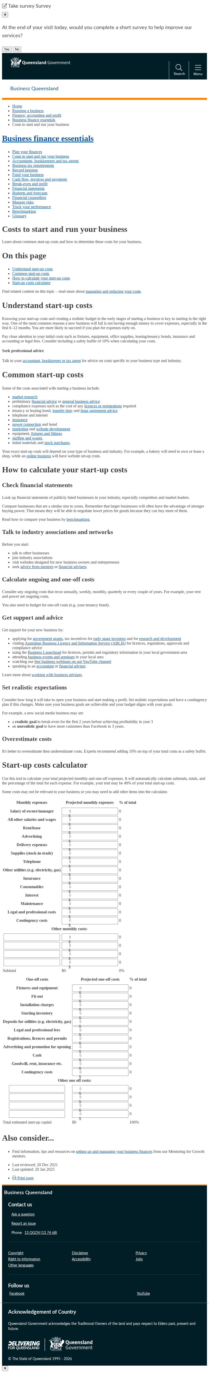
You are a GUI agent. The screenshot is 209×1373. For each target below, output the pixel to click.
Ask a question (23, 1214)
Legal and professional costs (32, 912)
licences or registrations (103, 406)
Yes (7, 49)
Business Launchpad (44, 652)
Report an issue (23, 1223)
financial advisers (72, 567)
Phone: (34, 1233)
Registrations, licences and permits (37, 1038)
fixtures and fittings (46, 433)
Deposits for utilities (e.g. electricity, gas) (37, 1021)
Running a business (28, 111)
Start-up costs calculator (31, 283)
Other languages (21, 1265)
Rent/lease (32, 828)
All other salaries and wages (32, 819)
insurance (20, 420)
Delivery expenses (32, 845)
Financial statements (28, 188)
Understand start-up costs (32, 269)
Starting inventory (37, 1013)
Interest (31, 895)
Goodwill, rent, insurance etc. (37, 1063)
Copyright (15, 1253)
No (17, 49)
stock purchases (57, 443)
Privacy (141, 1253)
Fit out (37, 996)
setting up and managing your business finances (114, 1151)
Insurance (32, 878)
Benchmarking (24, 211)
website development (53, 429)
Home (17, 106)
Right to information (24, 1259)
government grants (48, 638)
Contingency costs (31, 920)
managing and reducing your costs (113, 291)
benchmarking (78, 519)
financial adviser (72, 666)
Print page (25, 1178)
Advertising (32, 836)
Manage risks (23, 202)
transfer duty (63, 410)
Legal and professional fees (37, 1030)
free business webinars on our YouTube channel (72, 661)
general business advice (81, 401)
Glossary (19, 216)
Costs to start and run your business (40, 156)
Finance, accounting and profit (36, 115)
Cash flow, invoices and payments (39, 179)
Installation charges (37, 1005)
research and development (160, 638)
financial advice (44, 401)
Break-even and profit (29, 184)
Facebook (16, 1294)
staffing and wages (27, 438)
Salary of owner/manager (32, 811)
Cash (37, 1055)
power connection (26, 424)
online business (39, 456)
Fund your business (28, 174)
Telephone (32, 861)
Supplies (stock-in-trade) (32, 853)
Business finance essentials (33, 120)
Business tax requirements (33, 165)
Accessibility (81, 1259)
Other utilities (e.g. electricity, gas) (32, 870)
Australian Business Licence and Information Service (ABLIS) (75, 643)
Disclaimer (80, 1253)
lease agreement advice (99, 410)
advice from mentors (36, 567)
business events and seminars (51, 657)
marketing (20, 429)
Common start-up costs (30, 273)
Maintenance (32, 903)
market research (24, 397)
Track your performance (31, 207)
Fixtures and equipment (37, 988)
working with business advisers (57, 675)
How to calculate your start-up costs (41, 278)
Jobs (139, 1259)
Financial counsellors (29, 197)
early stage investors (109, 638)
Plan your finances (27, 152)
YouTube (143, 1294)
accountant (45, 666)
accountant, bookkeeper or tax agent (52, 360)
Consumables (31, 887)
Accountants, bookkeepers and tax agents (45, 161)
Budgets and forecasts (29, 193)
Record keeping (25, 170)
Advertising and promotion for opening (37, 1047)
